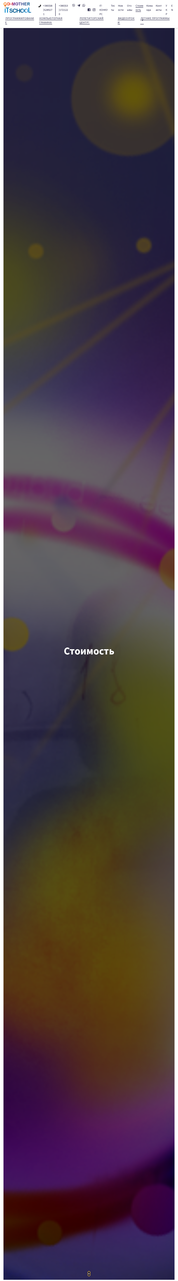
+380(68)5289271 (47, 10)
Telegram (79, 5)
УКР (166, 10)
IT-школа (17, 7)
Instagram (94, 10)
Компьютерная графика (50, 20)
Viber (73, 5)
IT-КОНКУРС (103, 10)
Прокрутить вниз (89, 1273)
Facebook (89, 10)
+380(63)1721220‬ (63, 10)
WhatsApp (84, 5)
